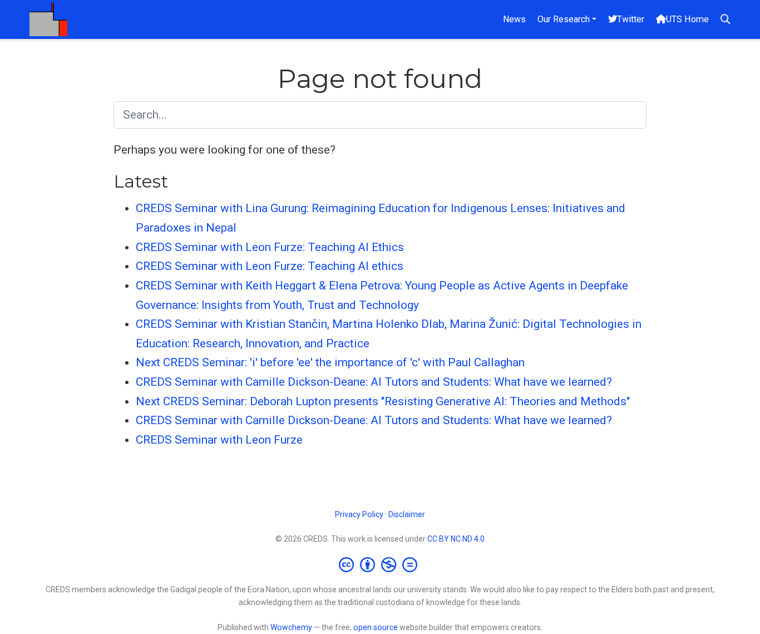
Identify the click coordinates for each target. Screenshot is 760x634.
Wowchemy (291, 627)
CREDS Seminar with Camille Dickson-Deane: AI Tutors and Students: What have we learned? (374, 382)
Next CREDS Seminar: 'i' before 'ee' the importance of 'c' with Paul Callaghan (330, 362)
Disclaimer (406, 514)
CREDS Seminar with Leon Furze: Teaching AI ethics (269, 266)
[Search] (725, 19)
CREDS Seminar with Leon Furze (219, 439)
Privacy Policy (359, 514)
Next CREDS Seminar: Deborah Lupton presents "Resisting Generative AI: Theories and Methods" (383, 401)
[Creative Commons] (380, 564)
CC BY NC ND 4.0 (456, 538)
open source (375, 627)
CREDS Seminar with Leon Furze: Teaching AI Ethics (270, 247)
